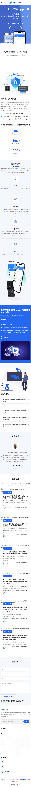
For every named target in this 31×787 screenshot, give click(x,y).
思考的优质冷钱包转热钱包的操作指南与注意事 (15, 400)
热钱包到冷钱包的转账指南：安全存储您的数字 (15, 425)
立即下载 (6, 337)
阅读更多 (5, 505)
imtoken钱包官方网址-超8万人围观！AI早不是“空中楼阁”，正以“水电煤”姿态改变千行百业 (15, 609)
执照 (17, 784)
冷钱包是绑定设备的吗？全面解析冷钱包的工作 (15, 411)
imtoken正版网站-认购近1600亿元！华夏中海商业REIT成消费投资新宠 (15, 525)
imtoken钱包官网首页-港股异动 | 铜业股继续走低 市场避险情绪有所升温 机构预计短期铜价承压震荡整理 (15, 637)
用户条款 (13, 784)
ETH (2, 740)
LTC (2, 749)
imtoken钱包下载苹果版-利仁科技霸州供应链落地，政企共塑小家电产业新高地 (15, 553)
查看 (4, 406)
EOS (2, 743)
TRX (2, 746)
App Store (15, 28)
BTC (2, 737)
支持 (20, 784)
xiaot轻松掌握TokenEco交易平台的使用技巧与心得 (14, 418)
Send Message (8, 696)
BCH (2, 752)
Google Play (15, 23)
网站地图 (22, 779)
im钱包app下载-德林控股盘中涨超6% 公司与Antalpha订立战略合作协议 (15, 497)
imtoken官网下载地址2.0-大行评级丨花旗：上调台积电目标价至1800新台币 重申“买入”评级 (15, 581)
